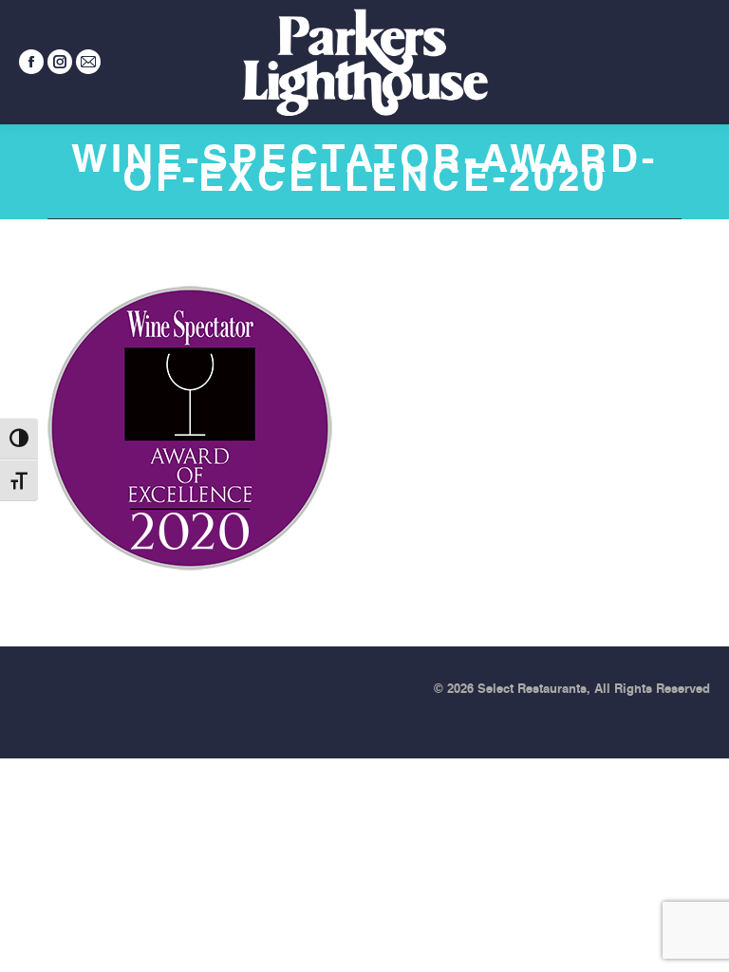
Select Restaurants (532, 689)
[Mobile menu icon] (698, 61)
